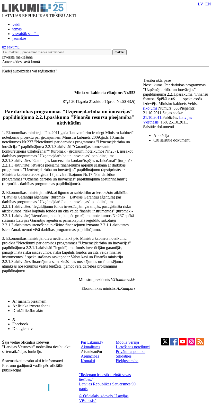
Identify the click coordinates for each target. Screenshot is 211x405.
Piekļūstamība (127, 361)
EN (208, 4)
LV (200, 4)
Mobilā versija (127, 342)
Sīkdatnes (123, 356)
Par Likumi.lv (92, 342)
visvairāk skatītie (25, 33)
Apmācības (90, 356)
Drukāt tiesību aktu (27, 310)
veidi (16, 24)
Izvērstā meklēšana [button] (17, 57)
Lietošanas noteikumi (133, 347)
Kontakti (88, 361)
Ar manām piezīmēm (29, 301)
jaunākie (19, 38)
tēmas (17, 29)
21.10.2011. (152, 117)
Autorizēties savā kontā (21, 62)
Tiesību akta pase (157, 80)
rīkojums (150, 108)
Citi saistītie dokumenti (171, 140)
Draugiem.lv (22, 328)
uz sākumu (11, 47)
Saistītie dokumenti (158, 127)
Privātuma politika (130, 351)
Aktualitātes (90, 347)
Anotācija (161, 135)
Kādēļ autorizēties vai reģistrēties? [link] (29, 71)
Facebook (20, 324)
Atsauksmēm (91, 351)
